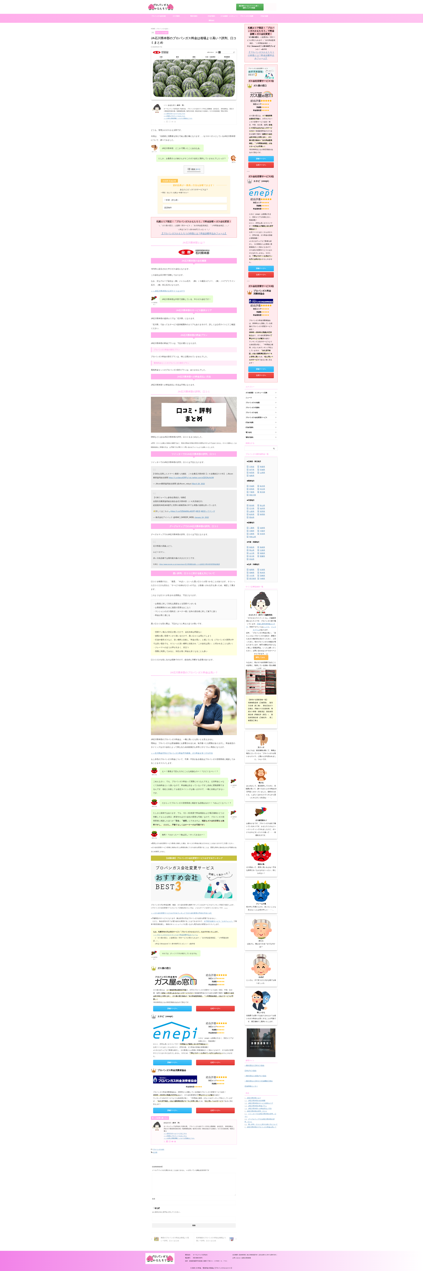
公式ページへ (215, 1008)
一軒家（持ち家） (171, 199)
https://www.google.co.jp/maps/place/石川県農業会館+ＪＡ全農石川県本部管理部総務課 (189, 564)
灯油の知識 (264, 16)
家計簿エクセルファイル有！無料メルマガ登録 (249, 7)
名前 (153, 1199)
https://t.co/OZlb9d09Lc (180, 511)
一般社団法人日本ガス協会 (254, 1065)
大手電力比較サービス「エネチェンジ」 (219, 921)
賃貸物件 (168, 207)
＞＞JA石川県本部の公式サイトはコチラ (168, 290)
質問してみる (260, 657)
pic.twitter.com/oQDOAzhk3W (201, 477)
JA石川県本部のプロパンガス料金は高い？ (260, 1127)
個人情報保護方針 (252, 1255)
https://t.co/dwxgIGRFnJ (179, 477)
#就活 (198, 511)
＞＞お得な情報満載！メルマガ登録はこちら (178, 118)
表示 (198, 169)
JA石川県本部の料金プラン (256, 1106)
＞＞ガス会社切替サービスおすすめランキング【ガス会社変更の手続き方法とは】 (181, 913)
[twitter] (165, 122)
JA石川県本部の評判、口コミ (256, 1111)
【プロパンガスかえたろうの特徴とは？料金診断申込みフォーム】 (194, 233)
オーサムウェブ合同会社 (200, 1255)
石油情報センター (251, 1086)
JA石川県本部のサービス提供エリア (259, 1103)
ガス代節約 (176, 16)
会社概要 (235, 1255)
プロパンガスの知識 (246, 16)
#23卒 (192, 511)
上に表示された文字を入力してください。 (166, 1212)
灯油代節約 (211, 16)
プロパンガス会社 (158, 1149)
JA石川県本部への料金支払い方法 (258, 1108)
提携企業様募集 (246, 1258)
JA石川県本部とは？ (253, 1098)
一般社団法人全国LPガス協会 (255, 1076)
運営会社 (211, 20)
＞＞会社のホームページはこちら (174, 113)
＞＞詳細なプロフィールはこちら (174, 116)
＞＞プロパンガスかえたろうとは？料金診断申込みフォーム (175, 935)
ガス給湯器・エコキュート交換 (229, 16)
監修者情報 (242, 1255)
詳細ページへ (172, 1008)
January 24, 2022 (202, 517)
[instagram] (170, 122)
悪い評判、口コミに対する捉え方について (261, 1124)
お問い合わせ (236, 1258)
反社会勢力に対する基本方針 (267, 1255)
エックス (266, 627)
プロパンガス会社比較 (158, 16)
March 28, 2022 (198, 483)
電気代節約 (193, 16)
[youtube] (173, 122)
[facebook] (167, 122)
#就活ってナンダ (208, 511)
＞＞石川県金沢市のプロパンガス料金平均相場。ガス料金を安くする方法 (182, 753)
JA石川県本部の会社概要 (255, 1100)
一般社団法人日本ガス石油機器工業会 (259, 1081)
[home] (175, 122)
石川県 (155, 1152)
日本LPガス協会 (250, 1070)
